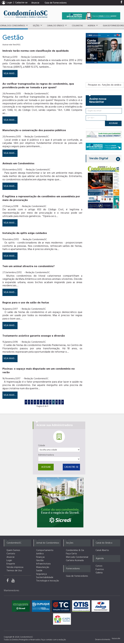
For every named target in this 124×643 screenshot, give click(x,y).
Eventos (100, 569)
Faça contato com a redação (53, 639)
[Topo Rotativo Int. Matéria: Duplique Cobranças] (103, 48)
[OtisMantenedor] (81, 607)
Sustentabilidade (44, 577)
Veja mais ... (9, 74)
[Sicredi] (60, 502)
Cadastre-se (21, 3)
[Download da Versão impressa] (103, 187)
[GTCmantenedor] (62, 607)
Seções (36, 25)
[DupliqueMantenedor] (42, 607)
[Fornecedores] (91, 15)
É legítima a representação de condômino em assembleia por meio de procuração (41, 198)
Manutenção (42, 567)
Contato (11, 554)
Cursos (99, 566)
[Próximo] (59, 402)
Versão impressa (15, 567)
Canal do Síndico (55, 25)
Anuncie (35, 3)
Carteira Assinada (75, 560)
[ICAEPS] (62, 620)
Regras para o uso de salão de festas (25, 303)
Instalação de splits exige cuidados (24, 233)
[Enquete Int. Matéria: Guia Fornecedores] (103, 146)
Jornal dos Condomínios (12, 25)
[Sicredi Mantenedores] (21, 607)
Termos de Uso (14, 571)
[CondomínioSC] (25, 13)
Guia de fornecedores (77, 576)
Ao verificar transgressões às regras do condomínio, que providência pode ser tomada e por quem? (38, 86)
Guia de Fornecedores (56, 3)
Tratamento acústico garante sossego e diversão (33, 336)
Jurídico (40, 554)
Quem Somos (13, 550)
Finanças (40, 557)
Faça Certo (71, 554)
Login (9, 560)
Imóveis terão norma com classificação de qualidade (35, 51)
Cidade (41, 445)
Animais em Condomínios (18, 163)
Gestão (40, 560)
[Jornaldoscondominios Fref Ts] (121, 3)
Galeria (99, 573)
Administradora (46, 455)
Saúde (39, 571)
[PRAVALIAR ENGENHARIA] (103, 134)
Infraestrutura (43, 564)
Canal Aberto (102, 550)
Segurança (41, 574)
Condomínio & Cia (75, 550)
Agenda (91, 25)
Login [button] (9, 3)
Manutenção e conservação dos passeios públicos (34, 130)
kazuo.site (116, 638)
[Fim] (62, 402)
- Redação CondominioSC (32, 57)
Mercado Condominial (77, 557)
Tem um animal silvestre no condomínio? (28, 266)
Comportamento (44, 550)
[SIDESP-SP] (101, 607)
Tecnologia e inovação (47, 581)
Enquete (11, 564)
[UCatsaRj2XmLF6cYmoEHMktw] (14, 581)
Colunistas (77, 25)
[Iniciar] (25, 402)
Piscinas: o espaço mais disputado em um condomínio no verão (38, 371)
